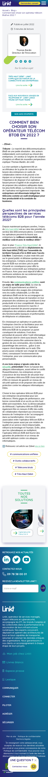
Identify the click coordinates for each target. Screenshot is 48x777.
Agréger (7, 713)
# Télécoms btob (24, 467)
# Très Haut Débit (24, 474)
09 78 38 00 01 (17, 574)
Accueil (5, 10)
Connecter (8, 696)
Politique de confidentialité (29, 736)
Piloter (6, 705)
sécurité (6, 367)
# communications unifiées (24, 454)
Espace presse (15, 670)
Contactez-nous (19, 766)
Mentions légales (23, 739)
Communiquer (10, 688)
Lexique (11, 679)
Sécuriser (8, 722)
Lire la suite (21, 85)
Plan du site (11, 736)
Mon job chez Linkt (19, 653)
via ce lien (40, 446)
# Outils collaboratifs (24, 460)
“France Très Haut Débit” (26, 245)
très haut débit (12, 229)
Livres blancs (15, 662)
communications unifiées (27, 282)
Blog (13, 10)
